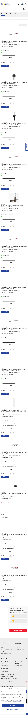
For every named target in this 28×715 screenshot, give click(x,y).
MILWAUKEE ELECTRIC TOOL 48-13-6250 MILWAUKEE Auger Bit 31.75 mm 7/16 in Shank (14, 535)
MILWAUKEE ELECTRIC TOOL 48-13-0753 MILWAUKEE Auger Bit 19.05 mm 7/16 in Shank (14, 576)
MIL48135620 (4, 286)
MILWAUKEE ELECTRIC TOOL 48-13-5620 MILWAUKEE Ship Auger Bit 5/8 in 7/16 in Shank (13, 288)
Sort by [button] (20, 18)
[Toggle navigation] (2, 4)
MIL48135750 (4, 245)
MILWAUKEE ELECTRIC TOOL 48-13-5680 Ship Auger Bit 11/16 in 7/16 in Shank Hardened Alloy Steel (13, 370)
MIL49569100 (4, 122)
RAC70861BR (4, 204)
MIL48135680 (4, 368)
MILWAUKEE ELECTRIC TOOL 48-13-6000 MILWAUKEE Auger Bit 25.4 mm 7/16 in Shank (14, 165)
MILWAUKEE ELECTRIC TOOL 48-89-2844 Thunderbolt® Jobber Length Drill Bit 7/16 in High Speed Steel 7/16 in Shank (13, 411)
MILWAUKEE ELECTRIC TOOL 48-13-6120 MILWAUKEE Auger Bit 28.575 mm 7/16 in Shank (14, 329)
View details (5, 517)
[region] (13, 700)
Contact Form (4, 668)
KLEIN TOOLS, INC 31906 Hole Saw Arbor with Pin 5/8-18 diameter (13, 494)
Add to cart (5, 65)
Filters (7, 18)
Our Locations (5, 665)
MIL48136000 (4, 163)
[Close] (24, 688)
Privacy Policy (18, 643)
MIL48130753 (4, 574)
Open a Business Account (5, 662)
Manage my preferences (13, 709)
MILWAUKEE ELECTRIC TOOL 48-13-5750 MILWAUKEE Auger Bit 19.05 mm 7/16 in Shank (14, 247)
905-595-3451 (13, 678)
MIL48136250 (4, 533)
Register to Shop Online (19, 662)
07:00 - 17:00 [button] (23, 3)
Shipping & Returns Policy (6, 650)
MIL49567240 (4, 81)
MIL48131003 (4, 451)
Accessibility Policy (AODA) (6, 654)
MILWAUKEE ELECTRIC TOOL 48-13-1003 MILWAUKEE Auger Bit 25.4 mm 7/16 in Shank (14, 453)
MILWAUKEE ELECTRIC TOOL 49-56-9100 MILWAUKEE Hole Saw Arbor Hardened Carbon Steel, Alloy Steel (13, 124)
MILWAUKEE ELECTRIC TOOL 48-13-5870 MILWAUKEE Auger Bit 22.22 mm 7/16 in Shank (14, 42)
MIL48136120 (4, 327)
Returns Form (19, 665)
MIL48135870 (4, 40)
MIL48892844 (4, 409)
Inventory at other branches (9, 55)
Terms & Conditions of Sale (7, 646)
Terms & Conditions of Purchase (21, 646)
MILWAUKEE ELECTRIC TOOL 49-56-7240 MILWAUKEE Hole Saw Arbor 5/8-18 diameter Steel (14, 83)
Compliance (4, 643)
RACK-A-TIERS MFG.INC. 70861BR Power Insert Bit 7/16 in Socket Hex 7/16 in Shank (14, 206)
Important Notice (19, 649)
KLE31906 (3, 492)
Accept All (12, 705)
